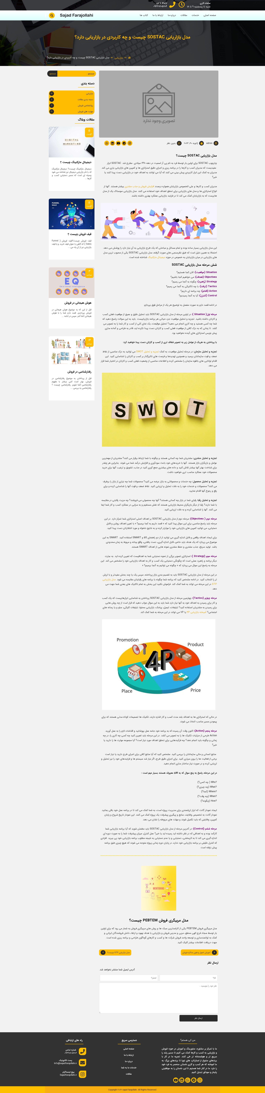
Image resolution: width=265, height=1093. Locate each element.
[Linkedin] (112, 143)
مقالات (184, 15)
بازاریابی (119, 58)
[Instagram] (129, 143)
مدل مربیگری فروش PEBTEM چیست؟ (158, 920)
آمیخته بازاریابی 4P (196, 612)
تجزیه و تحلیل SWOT (147, 352)
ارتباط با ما (157, 15)
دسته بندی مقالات (85, 99)
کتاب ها (144, 15)
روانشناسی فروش (85, 105)
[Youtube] (118, 143)
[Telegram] (124, 143)
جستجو (53, 73)
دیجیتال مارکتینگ (156, 257)
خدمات (195, 15)
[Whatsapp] (106, 143)
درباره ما (172, 15)
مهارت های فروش (85, 111)
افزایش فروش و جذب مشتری (139, 186)
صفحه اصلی (210, 15)
